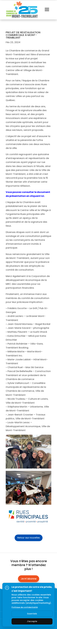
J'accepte (32, 621)
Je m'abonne (28, 578)
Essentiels (32, 613)
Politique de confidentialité (25, 607)
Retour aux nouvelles (28, 537)
